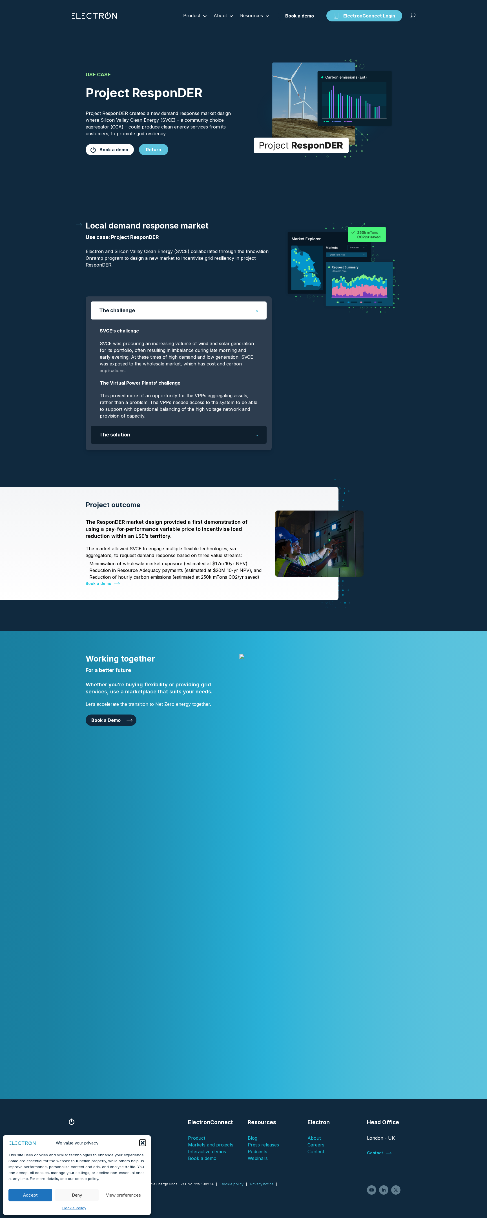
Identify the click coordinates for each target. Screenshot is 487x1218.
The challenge (117, 310)
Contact (315, 1151)
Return (153, 149)
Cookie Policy (74, 1208)
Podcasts (257, 1151)
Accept (30, 1195)
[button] (142, 1143)
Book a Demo (106, 720)
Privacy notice (262, 1184)
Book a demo (113, 149)
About (220, 15)
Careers (315, 1145)
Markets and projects (210, 1145)
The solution (114, 435)
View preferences (123, 1195)
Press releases (263, 1145)
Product (191, 15)
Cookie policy (232, 1184)
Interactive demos (207, 1151)
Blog (252, 1138)
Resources (251, 15)
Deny (77, 1195)
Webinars (258, 1158)
